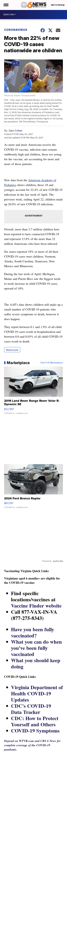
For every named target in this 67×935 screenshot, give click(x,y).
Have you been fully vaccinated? (32, 632)
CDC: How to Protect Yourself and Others (34, 721)
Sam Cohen (15, 130)
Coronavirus (15, 29)
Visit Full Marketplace (51, 363)
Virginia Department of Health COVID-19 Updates (37, 693)
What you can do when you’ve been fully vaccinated (36, 648)
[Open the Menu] (6, 5)
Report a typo (12, 349)
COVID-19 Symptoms (35, 730)
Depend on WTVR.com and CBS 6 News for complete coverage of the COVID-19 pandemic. (32, 745)
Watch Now (57, 5)
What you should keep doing (35, 663)
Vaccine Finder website (36, 605)
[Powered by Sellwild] (58, 561)
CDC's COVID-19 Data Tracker (31, 709)
